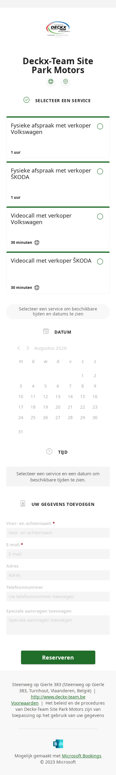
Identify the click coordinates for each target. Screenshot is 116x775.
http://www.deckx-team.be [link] (58, 697)
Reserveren (58, 657)
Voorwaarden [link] (25, 703)
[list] (58, 206)
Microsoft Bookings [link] (81, 756)
